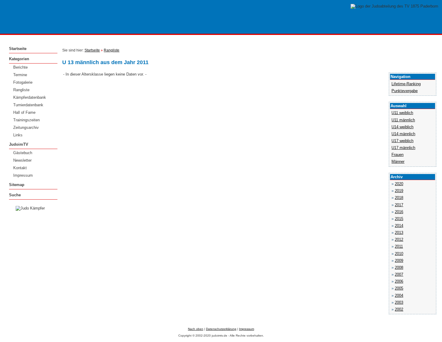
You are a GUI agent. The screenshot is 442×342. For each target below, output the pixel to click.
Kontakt (20, 168)
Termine (20, 75)
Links (18, 135)
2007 (399, 274)
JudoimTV (18, 144)
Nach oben (195, 329)
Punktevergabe (404, 91)
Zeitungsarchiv (26, 127)
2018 (399, 197)
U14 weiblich (402, 127)
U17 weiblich (402, 140)
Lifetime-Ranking (406, 84)
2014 (399, 225)
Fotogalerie (22, 82)
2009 (399, 260)
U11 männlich (403, 120)
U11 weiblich (402, 112)
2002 (399, 309)
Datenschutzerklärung (221, 329)
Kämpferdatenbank (29, 97)
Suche (15, 195)
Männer (397, 161)
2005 (399, 288)
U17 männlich (403, 147)
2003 (399, 302)
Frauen (397, 154)
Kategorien (19, 59)
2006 (399, 281)
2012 (399, 239)
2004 (399, 295)
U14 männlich (403, 134)
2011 (399, 246)
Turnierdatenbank (28, 105)
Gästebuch (22, 153)
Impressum (23, 175)
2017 (399, 205)
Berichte (20, 67)
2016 (399, 212)
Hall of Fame (24, 112)
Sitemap (16, 184)
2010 (399, 253)
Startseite (17, 48)
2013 (399, 232)
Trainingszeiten (26, 120)
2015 (399, 218)
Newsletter (22, 160)
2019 (399, 190)
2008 (399, 267)
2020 (399, 184)
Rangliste (21, 90)
